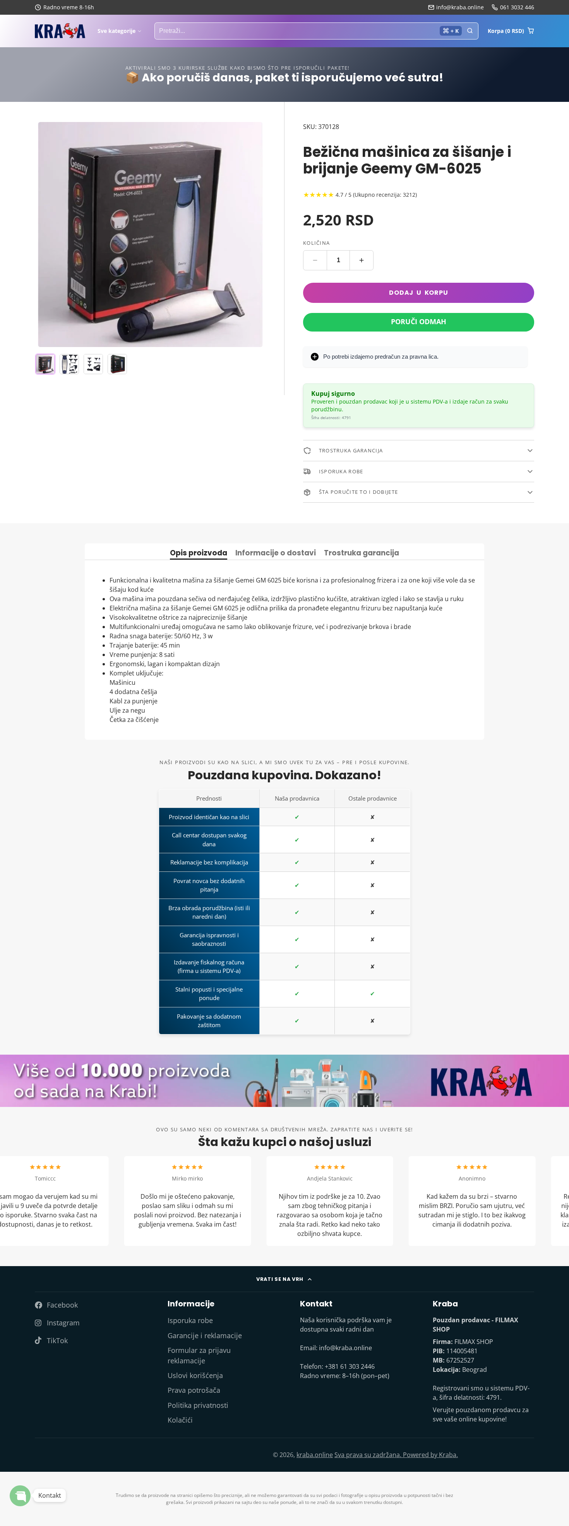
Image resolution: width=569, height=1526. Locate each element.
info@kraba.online (460, 7)
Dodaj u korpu (418, 292)
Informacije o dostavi (275, 554)
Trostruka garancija (361, 554)
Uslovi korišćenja (195, 1375)
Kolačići (180, 1420)
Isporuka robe (190, 1320)
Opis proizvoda (198, 554)
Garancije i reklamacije (205, 1335)
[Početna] (60, 31)
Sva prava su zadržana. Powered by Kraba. (396, 1454)
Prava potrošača (194, 1390)
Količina (316, 243)
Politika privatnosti (198, 1405)
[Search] (470, 31)
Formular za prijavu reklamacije (199, 1355)
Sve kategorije (116, 30)
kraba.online (314, 1454)
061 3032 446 (517, 7)
